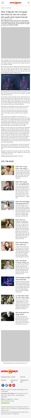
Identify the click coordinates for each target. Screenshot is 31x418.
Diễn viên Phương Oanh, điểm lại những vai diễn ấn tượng (22, 245)
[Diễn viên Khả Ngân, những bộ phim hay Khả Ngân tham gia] (7, 205)
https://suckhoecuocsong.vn (7, 401)
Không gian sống (5, 377)
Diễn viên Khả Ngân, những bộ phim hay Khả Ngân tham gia (23, 204)
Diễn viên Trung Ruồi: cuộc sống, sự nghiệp (22, 169)
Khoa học (22, 377)
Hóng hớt (3, 380)
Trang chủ (3, 8)
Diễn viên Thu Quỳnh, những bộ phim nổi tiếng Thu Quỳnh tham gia (22, 223)
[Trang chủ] (15, 3)
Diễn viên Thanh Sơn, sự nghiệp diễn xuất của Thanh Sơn (23, 184)
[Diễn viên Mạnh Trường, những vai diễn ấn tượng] (7, 264)
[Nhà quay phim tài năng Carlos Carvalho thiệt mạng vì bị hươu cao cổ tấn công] (7, 316)
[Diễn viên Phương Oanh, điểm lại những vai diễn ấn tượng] (7, 246)
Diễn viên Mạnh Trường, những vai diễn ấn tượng (22, 263)
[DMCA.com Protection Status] (5, 403)
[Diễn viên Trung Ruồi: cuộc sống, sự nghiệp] (7, 170)
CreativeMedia (4, 391)
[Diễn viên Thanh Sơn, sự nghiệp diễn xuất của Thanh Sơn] (7, 185)
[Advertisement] (15, 44)
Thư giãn (13, 377)
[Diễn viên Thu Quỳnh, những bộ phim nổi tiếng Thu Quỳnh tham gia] (7, 223)
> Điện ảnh (8, 8)
